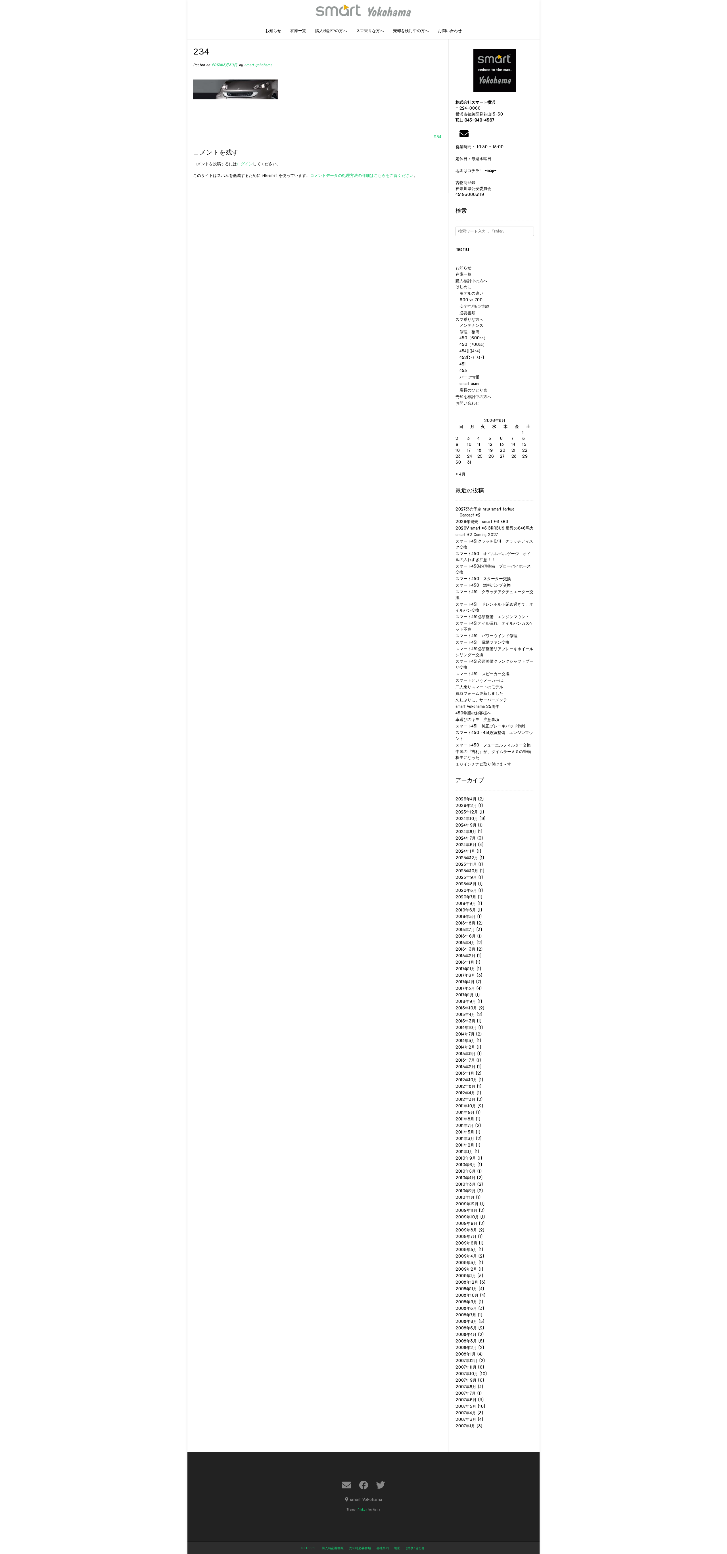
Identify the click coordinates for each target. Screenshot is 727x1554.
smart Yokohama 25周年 (477, 706)
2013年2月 (465, 1066)
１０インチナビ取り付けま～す (483, 764)
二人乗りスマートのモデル (479, 687)
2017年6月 (465, 975)
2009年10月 (467, 1217)
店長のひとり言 (471, 390)
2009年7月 (466, 1236)
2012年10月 (466, 1080)
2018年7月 (465, 929)
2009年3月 (466, 1262)
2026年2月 (466, 805)
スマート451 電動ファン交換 (482, 642)
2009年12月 (467, 1204)
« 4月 (460, 474)
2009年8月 (466, 1230)
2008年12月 (467, 1282)
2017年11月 (465, 969)
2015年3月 (465, 1021)
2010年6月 (466, 1164)
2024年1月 (465, 851)
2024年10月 (467, 818)
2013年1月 (465, 1073)
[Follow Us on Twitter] (380, 1485)
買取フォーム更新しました (479, 693)
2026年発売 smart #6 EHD (482, 521)
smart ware (467, 383)
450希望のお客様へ (473, 713)
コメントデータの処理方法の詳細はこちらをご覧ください (361, 175)
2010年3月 (466, 1184)
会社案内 (382, 1548)
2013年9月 (466, 1053)
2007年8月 (466, 1386)
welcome (308, 1548)
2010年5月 (466, 1171)
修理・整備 (467, 332)
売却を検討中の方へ (411, 31)
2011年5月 (465, 1132)
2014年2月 (465, 1047)
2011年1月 (464, 1151)
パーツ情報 (467, 377)
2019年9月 (466, 903)
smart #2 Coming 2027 (477, 534)
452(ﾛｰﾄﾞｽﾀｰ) (470, 357)
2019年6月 (466, 910)
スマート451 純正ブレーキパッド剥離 (490, 726)
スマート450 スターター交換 (483, 578)
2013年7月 (465, 1060)
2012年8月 (465, 1086)
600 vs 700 (469, 300)
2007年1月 (465, 1426)
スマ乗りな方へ (370, 31)
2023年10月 (467, 871)
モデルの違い (469, 293)
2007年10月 (467, 1373)
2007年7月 (466, 1393)
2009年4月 (466, 1256)
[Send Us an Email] (346, 1485)
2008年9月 (466, 1302)
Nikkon (362, 1509)
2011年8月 (465, 1119)
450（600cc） (472, 338)
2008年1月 (466, 1354)
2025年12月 (467, 812)
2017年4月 (465, 982)
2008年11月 (466, 1289)
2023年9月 (466, 877)
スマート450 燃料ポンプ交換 (483, 585)
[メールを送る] (464, 133)
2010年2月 (466, 1191)
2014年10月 (466, 1027)
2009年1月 (466, 1275)
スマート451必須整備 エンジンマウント (492, 616)
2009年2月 (466, 1269)
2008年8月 (466, 1308)
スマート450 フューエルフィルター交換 (493, 745)
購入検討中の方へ (331, 31)
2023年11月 (466, 864)
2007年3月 (466, 1419)
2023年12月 (467, 858)
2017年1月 (465, 995)
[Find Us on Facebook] (363, 1485)
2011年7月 (465, 1125)
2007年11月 (466, 1367)
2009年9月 (466, 1223)
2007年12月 (467, 1360)
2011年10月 (466, 1106)
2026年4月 (466, 799)
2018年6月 (466, 936)
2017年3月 (465, 988)
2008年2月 (466, 1347)
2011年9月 (465, 1112)
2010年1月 (465, 1197)
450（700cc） (471, 344)
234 (437, 137)
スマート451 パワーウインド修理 (486, 635)
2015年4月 (465, 1014)
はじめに (463, 287)
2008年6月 (466, 1321)
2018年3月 (465, 949)
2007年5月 (466, 1406)
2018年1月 (465, 962)
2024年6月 (466, 844)
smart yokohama (258, 65)
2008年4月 (466, 1334)
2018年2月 (465, 955)
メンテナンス (469, 325)
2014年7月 (465, 1034)
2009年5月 (466, 1249)
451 (461, 364)
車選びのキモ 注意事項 (479, 719)
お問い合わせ (450, 31)
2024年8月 (466, 831)
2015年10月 (466, 1008)
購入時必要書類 (333, 1548)
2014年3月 (465, 1040)
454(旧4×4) (468, 351)
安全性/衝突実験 (472, 306)
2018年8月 (465, 923)
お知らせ (273, 31)
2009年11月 (466, 1210)
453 (461, 370)
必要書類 (465, 313)
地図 (397, 1548)
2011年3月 (465, 1138)
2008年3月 (466, 1341)
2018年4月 (465, 942)
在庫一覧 (298, 31)
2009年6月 (466, 1243)
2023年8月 (466, 884)
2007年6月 (466, 1400)
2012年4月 (465, 1093)
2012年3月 (465, 1099)
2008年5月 (466, 1328)
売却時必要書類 (360, 1548)
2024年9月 (466, 825)
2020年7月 (466, 897)
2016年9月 (466, 1001)
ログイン (245, 164)
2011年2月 (465, 1145)
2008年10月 (467, 1295)
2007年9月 (466, 1380)
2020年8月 (466, 890)
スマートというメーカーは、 (481, 680)
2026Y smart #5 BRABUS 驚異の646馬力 (495, 528)
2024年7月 (466, 838)
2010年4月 (465, 1178)
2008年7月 (466, 1315)
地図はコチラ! (476, 170)
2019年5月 (466, 916)
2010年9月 (466, 1158)
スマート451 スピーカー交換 (482, 674)
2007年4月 (466, 1413)
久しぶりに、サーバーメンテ (481, 700)
